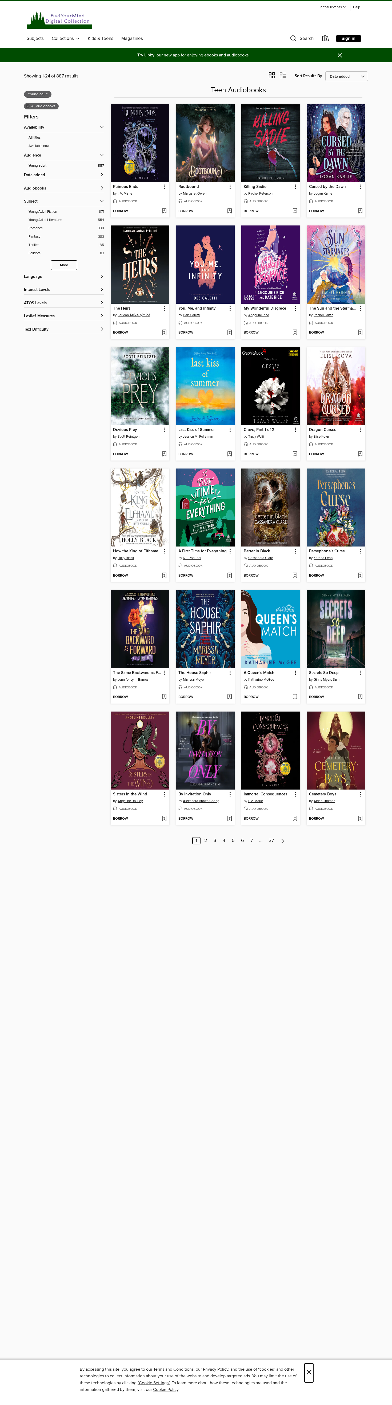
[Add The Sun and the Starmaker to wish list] (360, 332)
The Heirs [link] (121, 308)
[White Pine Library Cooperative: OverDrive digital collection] (59, 18)
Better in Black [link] (257, 551)
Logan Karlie (323, 193)
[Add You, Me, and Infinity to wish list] (229, 332)
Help (356, 7)
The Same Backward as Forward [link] (137, 673)
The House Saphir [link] (194, 673)
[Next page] (283, 840)
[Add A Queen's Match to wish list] (294, 697)
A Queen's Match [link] (259, 673)
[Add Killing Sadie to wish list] (294, 211)
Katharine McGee (261, 679)
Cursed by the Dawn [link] (327, 186)
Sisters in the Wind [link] (130, 794)
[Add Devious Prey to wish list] (164, 454)
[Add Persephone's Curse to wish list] (360, 575)
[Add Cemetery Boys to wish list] (360, 818)
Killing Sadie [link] (255, 186)
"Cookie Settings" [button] (154, 1383)
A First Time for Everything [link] (202, 551)
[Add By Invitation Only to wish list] (229, 818)
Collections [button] (64, 39)
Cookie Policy (165, 1389)
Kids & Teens (100, 39)
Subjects (35, 39)
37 (271, 841)
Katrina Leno (323, 558)
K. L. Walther (192, 558)
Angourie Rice (258, 315)
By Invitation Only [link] (194, 794)
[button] (332, 7)
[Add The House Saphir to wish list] (229, 697)
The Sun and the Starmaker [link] (333, 308)
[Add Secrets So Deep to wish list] (360, 697)
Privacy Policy (215, 1369)
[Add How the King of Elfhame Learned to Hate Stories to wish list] (164, 575)
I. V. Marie (125, 193)
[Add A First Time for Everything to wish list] (229, 575)
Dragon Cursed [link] (323, 430)
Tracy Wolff (256, 436)
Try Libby (145, 55)
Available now (39, 146)
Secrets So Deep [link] (324, 673)
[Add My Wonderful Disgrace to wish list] (294, 332)
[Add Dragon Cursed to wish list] (360, 454)
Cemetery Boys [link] (322, 794)
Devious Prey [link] (125, 430)
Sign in (348, 39)
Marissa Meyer (194, 679)
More (64, 265)
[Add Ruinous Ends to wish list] (164, 211)
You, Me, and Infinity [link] (197, 308)
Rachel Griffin (323, 315)
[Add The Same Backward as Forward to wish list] (164, 697)
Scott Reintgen (128, 436)
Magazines (132, 39)
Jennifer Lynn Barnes (133, 679)
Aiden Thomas (324, 801)
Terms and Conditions (173, 1369)
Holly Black (126, 558)
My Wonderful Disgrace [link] (265, 308)
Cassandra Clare (260, 558)
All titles (35, 137)
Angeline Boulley (130, 801)
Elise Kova (321, 436)
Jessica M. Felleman (198, 436)
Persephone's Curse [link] (327, 551)
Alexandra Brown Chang (201, 801)
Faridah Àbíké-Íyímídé (134, 315)
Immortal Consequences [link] (265, 794)
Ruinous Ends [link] (125, 186)
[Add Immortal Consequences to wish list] (294, 818)
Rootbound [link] (188, 186)
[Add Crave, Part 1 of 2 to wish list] (294, 454)
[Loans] (326, 39)
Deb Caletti (191, 315)
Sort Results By (308, 76)
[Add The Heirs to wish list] (164, 332)
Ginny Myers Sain (326, 679)
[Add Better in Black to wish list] (294, 575)
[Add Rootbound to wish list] (229, 211)
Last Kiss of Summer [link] (196, 430)
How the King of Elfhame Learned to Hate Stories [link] (137, 551)
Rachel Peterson (260, 193)
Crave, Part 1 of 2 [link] (259, 430)
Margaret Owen (194, 193)
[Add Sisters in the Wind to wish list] (164, 818)
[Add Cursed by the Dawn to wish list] (360, 211)
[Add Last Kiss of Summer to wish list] (229, 454)
